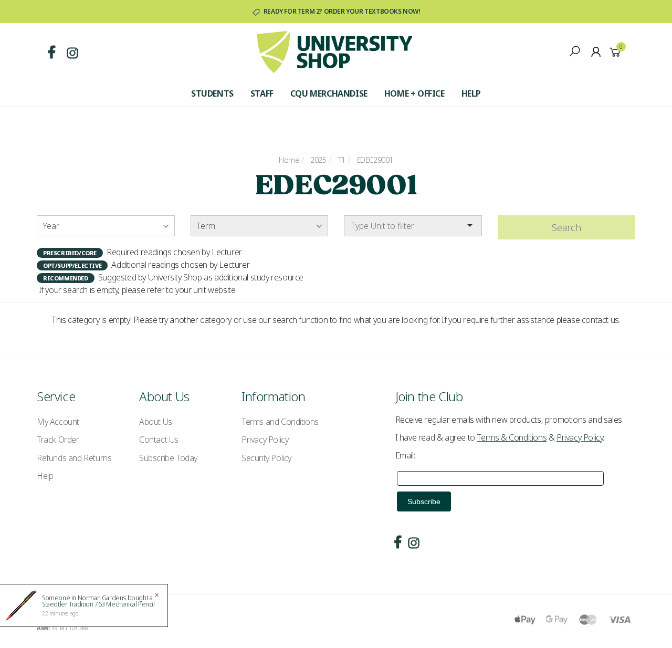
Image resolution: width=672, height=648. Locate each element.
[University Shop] (334, 51)
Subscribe (423, 501)
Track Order (58, 439)
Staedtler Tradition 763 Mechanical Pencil (98, 604)
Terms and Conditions (280, 421)
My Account (58, 421)
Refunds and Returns (74, 458)
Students (212, 93)
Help (471, 93)
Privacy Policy (265, 439)
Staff (262, 93)
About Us (155, 421)
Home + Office (414, 93)
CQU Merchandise (329, 93)
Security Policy (266, 458)
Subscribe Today (168, 458)
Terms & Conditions (512, 437)
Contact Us (158, 439)
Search (566, 227)
